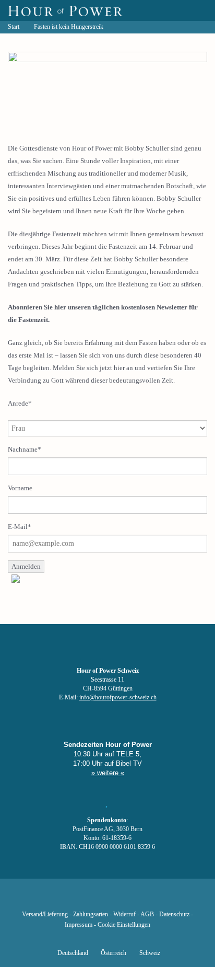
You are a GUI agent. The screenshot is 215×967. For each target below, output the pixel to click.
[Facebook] (54, 899)
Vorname (20, 488)
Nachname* (24, 449)
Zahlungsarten (90, 914)
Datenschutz (174, 914)
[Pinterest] (125, 899)
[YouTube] (90, 899)
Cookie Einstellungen (124, 925)
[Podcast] (143, 899)
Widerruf (124, 914)
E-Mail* (19, 527)
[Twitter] (72, 899)
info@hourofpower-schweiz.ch (118, 697)
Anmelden (26, 566)
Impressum (78, 925)
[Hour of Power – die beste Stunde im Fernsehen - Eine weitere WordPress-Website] (65, 10)
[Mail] (161, 899)
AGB (147, 914)
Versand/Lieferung (45, 914)
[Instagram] (107, 899)
